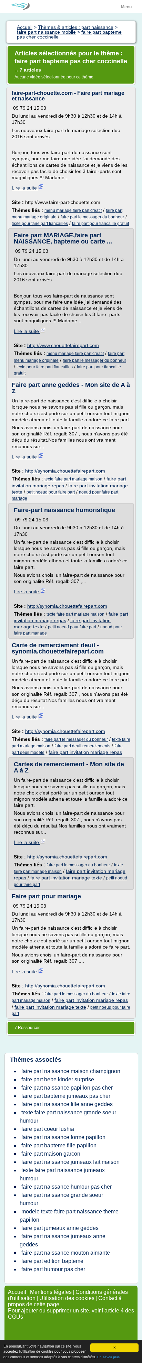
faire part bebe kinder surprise (57, 1079)
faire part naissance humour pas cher (66, 1187)
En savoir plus (108, 1357)
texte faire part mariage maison (73, 479)
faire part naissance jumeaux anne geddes (62, 1240)
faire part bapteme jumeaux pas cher (65, 1096)
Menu (126, 6)
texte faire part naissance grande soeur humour (68, 1117)
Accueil (17, 1292)
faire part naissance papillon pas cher (67, 1088)
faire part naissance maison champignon (70, 1071)
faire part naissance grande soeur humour (61, 1199)
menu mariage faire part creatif (73, 210)
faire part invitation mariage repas (85, 752)
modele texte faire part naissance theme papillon (69, 1216)
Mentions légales (51, 1292)
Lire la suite (25, 188)
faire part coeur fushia (47, 1129)
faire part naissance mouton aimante (65, 1253)
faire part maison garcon (50, 1154)
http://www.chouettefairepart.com (63, 345)
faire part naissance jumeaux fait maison (70, 1162)
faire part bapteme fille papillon (59, 1145)
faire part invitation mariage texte (66, 877)
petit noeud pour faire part (51, 492)
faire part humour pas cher (53, 1269)
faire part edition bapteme (52, 1261)
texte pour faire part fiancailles (40, 223)
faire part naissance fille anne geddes (67, 1104)
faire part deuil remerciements (82, 746)
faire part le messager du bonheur (92, 217)
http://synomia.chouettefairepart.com (65, 471)
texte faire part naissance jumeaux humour (62, 1174)
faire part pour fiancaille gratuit (100, 223)
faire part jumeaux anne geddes (60, 1228)
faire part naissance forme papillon (63, 1137)
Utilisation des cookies (66, 1298)
